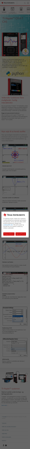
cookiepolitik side (8, 225)
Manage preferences (9, 234)
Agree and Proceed (20, 234)
